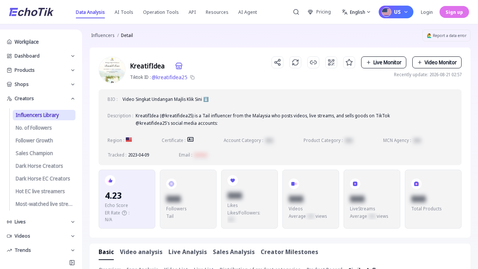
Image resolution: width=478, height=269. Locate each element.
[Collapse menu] (72, 262)
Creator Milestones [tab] (289, 252)
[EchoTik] (31, 12)
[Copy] (192, 77)
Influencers (102, 35)
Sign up (454, 12)
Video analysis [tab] (141, 252)
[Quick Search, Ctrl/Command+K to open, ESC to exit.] (296, 12)
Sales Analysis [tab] (234, 252)
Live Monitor (387, 62)
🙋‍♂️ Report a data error (446, 35)
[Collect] (349, 62)
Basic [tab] (106, 252)
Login (427, 12)
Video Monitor (441, 62)
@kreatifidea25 (169, 77)
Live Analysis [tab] (187, 252)
